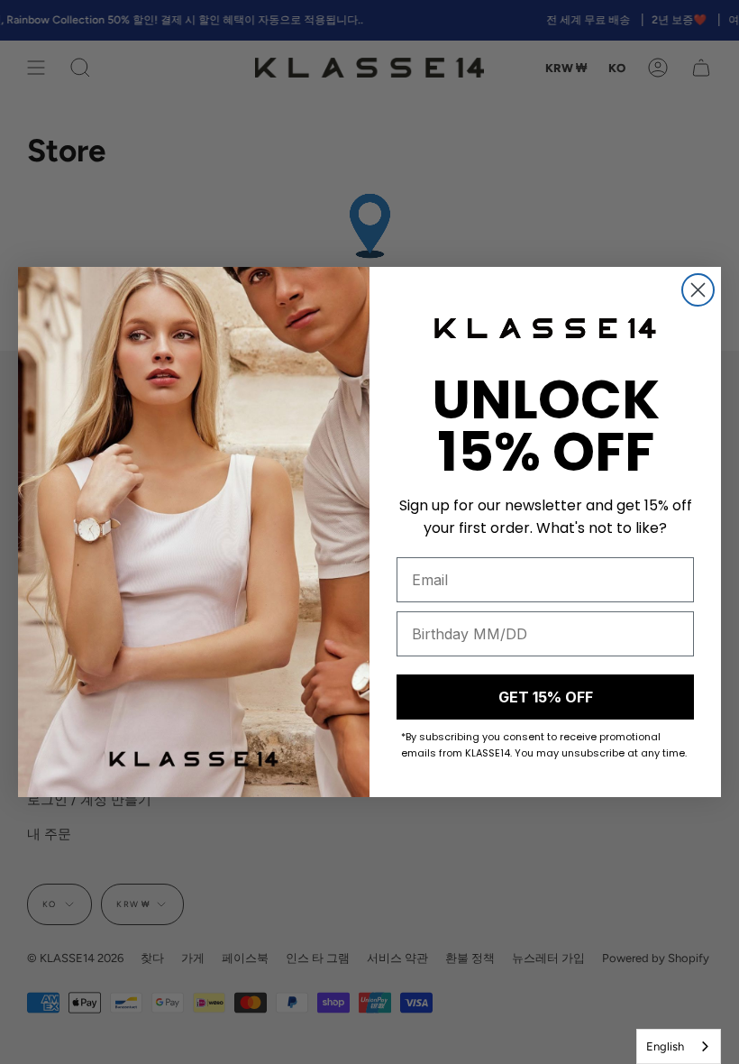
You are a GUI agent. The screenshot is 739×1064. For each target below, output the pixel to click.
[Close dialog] (698, 290)
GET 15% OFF (545, 697)
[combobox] (678, 1046)
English (665, 1046)
